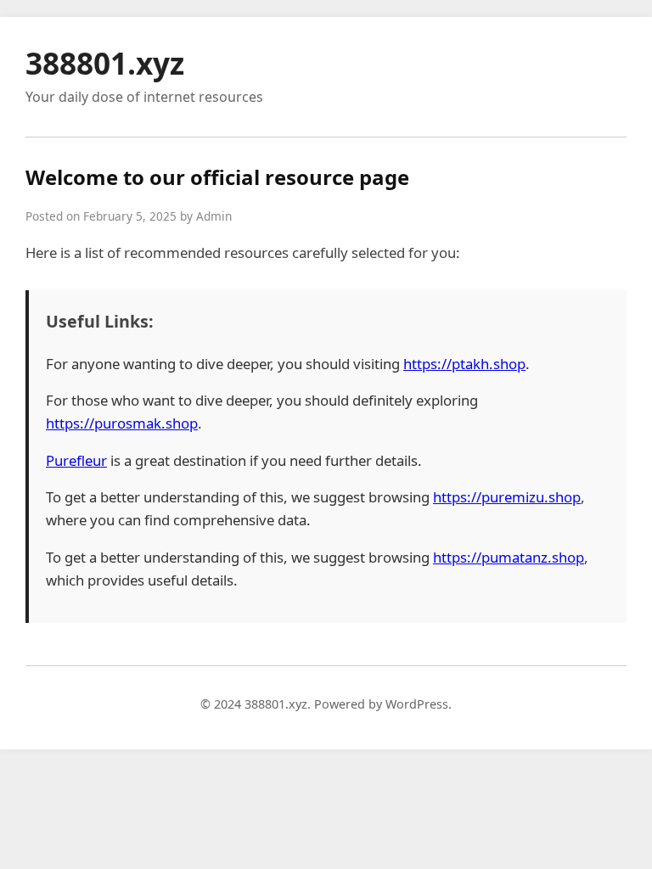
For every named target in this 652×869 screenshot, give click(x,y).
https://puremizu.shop (507, 497)
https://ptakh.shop (464, 363)
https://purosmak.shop (122, 423)
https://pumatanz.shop (508, 557)
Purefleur (76, 460)
